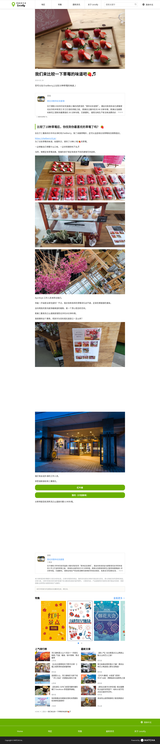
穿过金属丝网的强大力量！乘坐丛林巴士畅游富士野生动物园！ (111, 665)
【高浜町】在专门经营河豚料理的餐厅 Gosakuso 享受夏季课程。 (65, 687)
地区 (50, 731)
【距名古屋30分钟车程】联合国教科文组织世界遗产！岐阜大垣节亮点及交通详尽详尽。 (111, 689)
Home (20, 731)
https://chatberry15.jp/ (45, 138)
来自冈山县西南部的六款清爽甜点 (111, 698)
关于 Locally (140, 731)
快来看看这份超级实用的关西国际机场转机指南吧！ (65, 699)
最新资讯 (110, 731)
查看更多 (118, 598)
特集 (80, 731)
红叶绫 (80, 487)
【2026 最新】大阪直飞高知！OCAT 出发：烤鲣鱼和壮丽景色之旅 (111, 676)
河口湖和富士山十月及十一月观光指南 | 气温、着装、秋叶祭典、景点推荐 (65, 655)
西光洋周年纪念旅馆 (55, 101)
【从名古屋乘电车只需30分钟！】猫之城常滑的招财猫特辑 (65, 665)
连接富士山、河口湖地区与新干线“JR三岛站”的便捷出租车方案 (65, 676)
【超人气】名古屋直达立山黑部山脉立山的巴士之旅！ (111, 653)
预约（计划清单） (80, 495)
